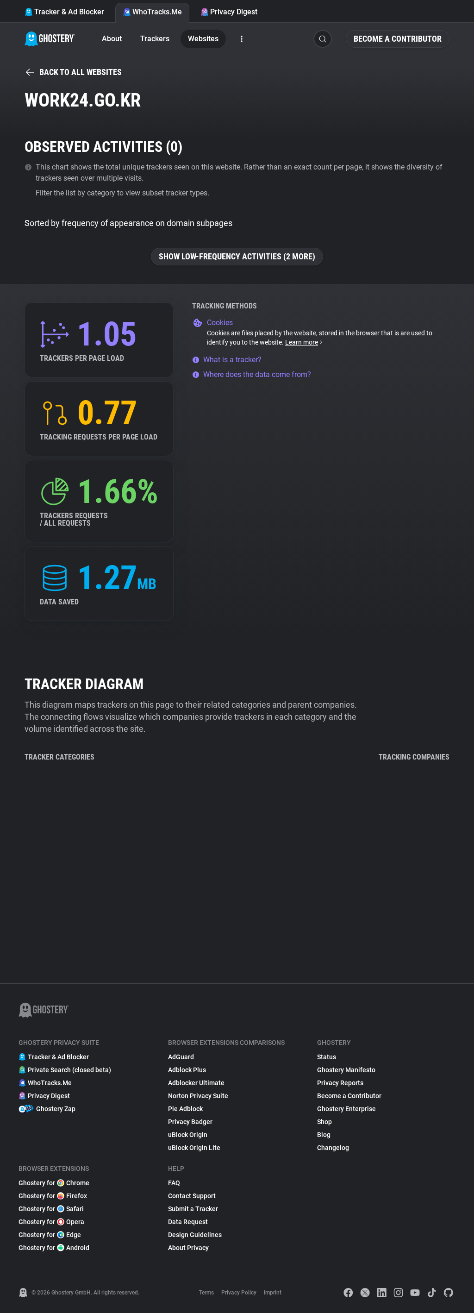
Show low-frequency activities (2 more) (237, 256)
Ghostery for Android (54, 1247)
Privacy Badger (190, 1121)
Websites (203, 38)
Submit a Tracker (193, 1208)
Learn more (301, 342)
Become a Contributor (398, 39)
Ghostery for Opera (51, 1221)
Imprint (272, 1292)
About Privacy (188, 1247)
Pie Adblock (185, 1108)
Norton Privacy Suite (198, 1095)
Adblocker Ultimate (196, 1083)
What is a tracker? (232, 359)
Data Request (188, 1221)
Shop (324, 1121)
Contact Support (192, 1196)
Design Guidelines (195, 1234)
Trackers (154, 38)
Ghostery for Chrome (54, 1183)
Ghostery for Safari (51, 1208)
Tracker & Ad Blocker (69, 11)
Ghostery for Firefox (53, 1196)
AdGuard (181, 1057)
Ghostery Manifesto (346, 1070)
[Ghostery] (50, 38)
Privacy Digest (233, 11)
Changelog (333, 1147)
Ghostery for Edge (50, 1234)
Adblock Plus (187, 1070)
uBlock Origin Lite (194, 1147)
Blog (324, 1134)
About (112, 38)
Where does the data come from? (257, 374)
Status (326, 1057)
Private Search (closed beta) (69, 1070)
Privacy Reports (340, 1083)
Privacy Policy (238, 1292)
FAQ (174, 1183)
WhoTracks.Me (157, 11)
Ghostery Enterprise (346, 1108)
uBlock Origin (187, 1134)
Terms (206, 1292)
